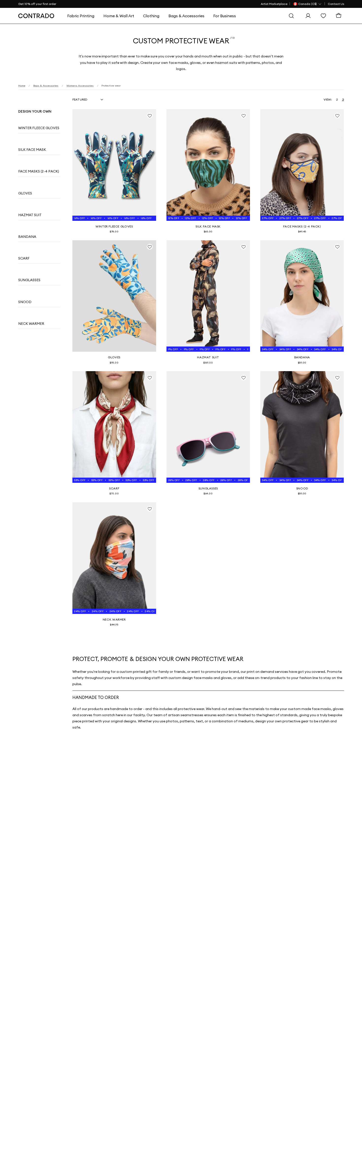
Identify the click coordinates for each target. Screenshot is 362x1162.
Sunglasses (29, 280)
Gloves (25, 193)
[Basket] (340, 16)
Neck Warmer (31, 323)
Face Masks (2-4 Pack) (38, 171)
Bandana (27, 236)
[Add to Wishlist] (150, 116)
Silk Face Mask (32, 149)
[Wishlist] (324, 16)
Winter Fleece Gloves (38, 128)
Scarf (24, 258)
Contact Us (336, 4)
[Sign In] (309, 16)
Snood (25, 302)
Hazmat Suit (30, 215)
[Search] (292, 16)
